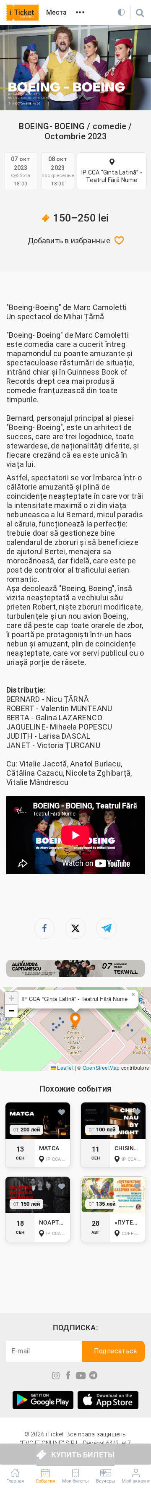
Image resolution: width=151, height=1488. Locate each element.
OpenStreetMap (101, 1067)
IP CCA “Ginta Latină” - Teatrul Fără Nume (111, 176)
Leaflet (64, 1067)
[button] (75, 1021)
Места (56, 12)
